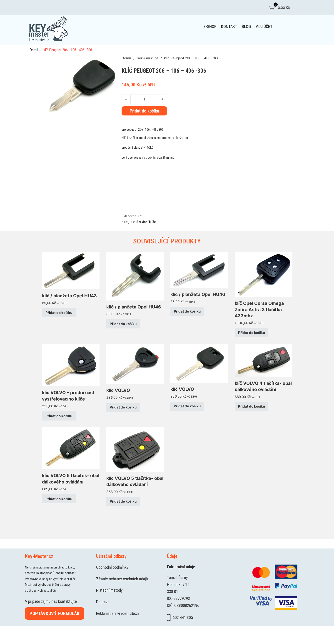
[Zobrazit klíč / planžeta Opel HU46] (135, 275)
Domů (34, 50)
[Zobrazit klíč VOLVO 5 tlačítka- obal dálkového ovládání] (135, 449)
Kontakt (229, 26)
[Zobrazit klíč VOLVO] (135, 363)
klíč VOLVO (118, 390)
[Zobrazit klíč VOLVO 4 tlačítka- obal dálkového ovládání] (263, 360)
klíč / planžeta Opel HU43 (69, 295)
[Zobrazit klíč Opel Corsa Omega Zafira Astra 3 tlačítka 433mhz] (263, 274)
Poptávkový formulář (55, 613)
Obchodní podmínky (112, 567)
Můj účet (263, 26)
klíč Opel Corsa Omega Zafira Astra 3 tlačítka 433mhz (259, 309)
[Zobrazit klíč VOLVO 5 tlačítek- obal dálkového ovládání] (71, 448)
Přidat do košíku (58, 312)
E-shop (210, 26)
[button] (115, 61)
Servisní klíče (147, 58)
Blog (246, 26)
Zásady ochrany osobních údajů (122, 578)
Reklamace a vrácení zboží (117, 613)
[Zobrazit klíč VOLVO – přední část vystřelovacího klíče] (71, 365)
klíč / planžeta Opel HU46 (133, 307)
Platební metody (109, 590)
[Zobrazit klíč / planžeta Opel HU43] (71, 270)
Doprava (102, 601)
